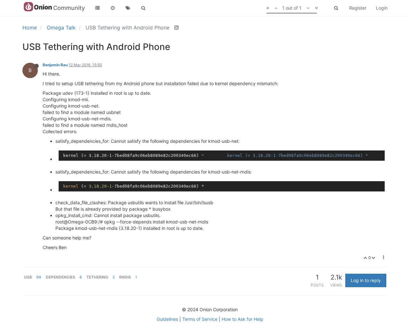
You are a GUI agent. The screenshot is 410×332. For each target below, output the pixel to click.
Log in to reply (366, 280)
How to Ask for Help (242, 319)
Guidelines (167, 319)
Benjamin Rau (55, 64)
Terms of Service (199, 319)
